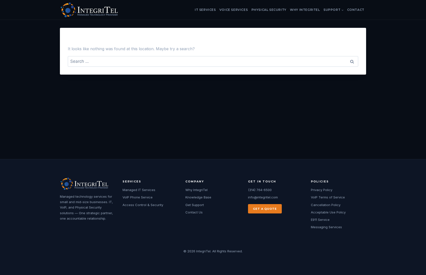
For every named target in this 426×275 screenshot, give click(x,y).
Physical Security (268, 10)
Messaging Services (326, 227)
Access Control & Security (143, 205)
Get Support (194, 205)
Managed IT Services (139, 190)
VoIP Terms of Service (328, 197)
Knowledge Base (198, 197)
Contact (355, 10)
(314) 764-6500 (260, 190)
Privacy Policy (321, 190)
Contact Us (194, 212)
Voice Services (233, 10)
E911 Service (320, 220)
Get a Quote (265, 208)
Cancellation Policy (325, 205)
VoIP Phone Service (138, 197)
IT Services (205, 10)
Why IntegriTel (305, 10)
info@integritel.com (263, 197)
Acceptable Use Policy (328, 212)
